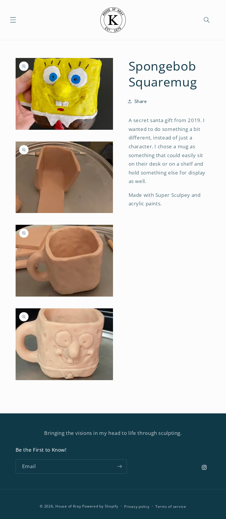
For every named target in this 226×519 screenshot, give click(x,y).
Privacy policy (136, 506)
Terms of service (170, 506)
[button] (13, 20)
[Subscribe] (119, 466)
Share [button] (140, 101)
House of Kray (68, 506)
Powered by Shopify (100, 506)
